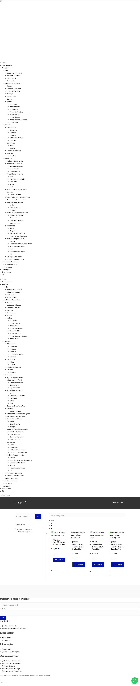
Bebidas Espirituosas (14, 89)
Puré (11, 187)
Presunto (13, 135)
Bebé (6, 71)
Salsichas (13, 140)
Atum (12, 228)
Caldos (12, 241)
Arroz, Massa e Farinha (15, 174)
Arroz (11, 177)
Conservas (11, 226)
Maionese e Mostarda (17, 246)
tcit (49, 675)
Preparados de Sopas (17, 252)
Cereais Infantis (15, 195)
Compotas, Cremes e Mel (16, 200)
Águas (9, 86)
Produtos (5, 68)
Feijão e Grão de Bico (17, 233)
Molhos (12, 249)
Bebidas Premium (13, 91)
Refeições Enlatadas (14, 257)
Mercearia (8, 158)
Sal (11, 254)
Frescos (7, 125)
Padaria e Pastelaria (14, 151)
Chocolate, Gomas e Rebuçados (18, 197)
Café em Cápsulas (16, 220)
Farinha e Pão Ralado (17, 179)
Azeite (12, 205)
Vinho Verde (14, 109)
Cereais (10, 192)
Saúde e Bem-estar (12, 262)
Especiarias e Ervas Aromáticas (21, 244)
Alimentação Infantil (14, 73)
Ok (3, 617)
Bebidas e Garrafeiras (12, 83)
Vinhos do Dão (15, 115)
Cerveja (10, 94)
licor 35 (123, 502)
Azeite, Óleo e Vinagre (15, 202)
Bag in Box (13, 104)
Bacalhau (13, 156)
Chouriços (13, 130)
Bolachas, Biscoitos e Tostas (17, 189)
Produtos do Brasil (11, 264)
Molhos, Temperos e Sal (15, 239)
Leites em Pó (11, 78)
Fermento (13, 182)
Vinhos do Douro (15, 117)
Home (4, 63)
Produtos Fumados (16, 138)
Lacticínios (11, 143)
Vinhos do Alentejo (16, 112)
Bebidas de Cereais (16, 215)
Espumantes (11, 96)
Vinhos (9, 102)
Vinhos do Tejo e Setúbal (18, 120)
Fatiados (13, 133)
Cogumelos (14, 231)
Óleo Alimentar (15, 208)
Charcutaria (11, 127)
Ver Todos (8, 267)
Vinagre (12, 210)
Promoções (6, 270)
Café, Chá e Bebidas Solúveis (17, 213)
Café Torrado (14, 223)
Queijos (12, 148)
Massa (12, 184)
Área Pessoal (6, 272)
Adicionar (59, 560)
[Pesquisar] (38, 516)
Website (3, 609)
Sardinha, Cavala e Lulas (18, 236)
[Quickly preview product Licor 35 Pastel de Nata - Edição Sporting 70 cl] (124, 517)
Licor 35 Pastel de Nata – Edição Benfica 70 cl (78, 547)
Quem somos (7, 65)
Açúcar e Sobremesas (15, 161)
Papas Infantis (12, 81)
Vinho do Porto (15, 107)
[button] (3, 275)
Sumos (9, 99)
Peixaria (10, 153)
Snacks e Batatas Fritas (15, 259)
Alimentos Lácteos (13, 76)
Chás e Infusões (15, 218)
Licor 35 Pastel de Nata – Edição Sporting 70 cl (117, 547)
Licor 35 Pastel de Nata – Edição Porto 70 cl (98, 547)
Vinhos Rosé (14, 122)
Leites (12, 146)
